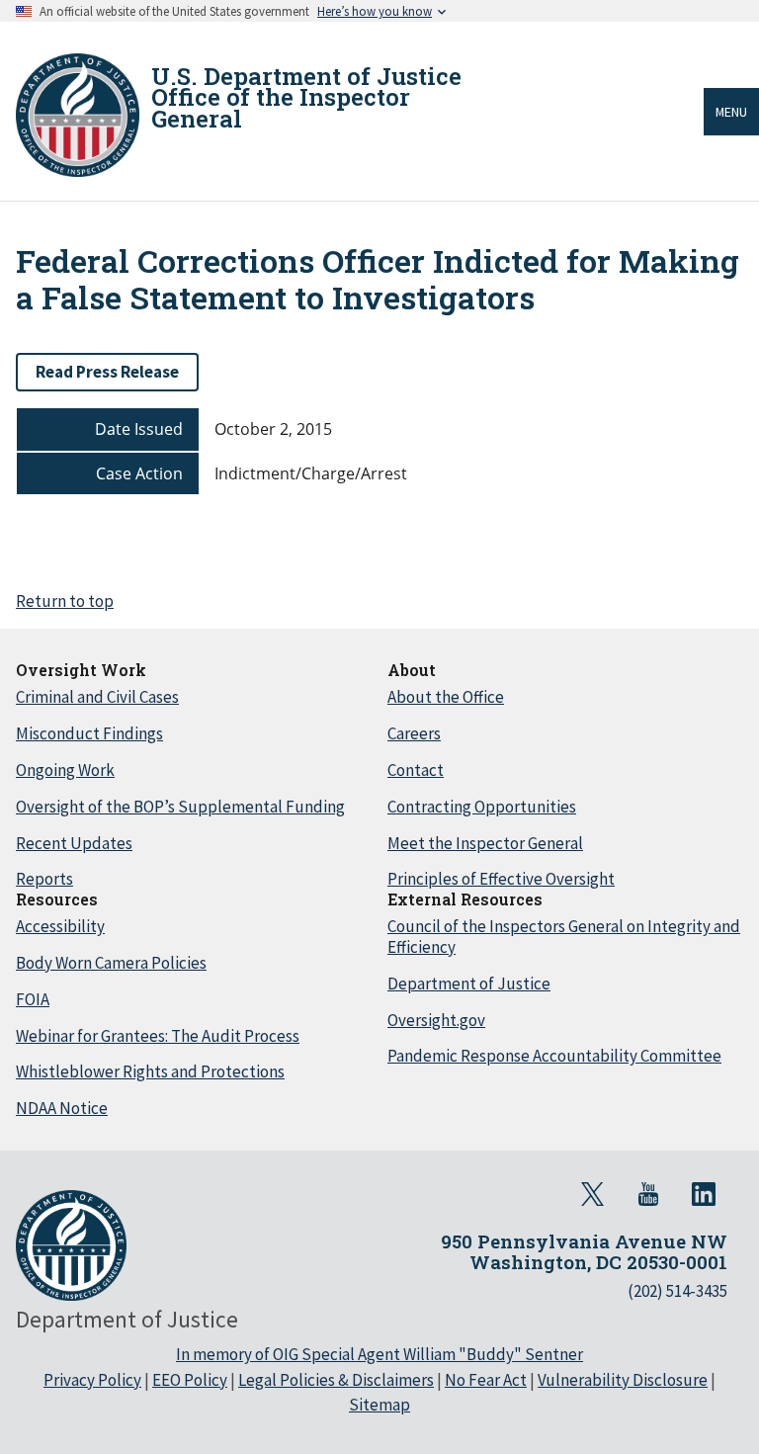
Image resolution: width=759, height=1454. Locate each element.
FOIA (32, 999)
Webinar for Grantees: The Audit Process (157, 1036)
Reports (44, 879)
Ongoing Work (65, 770)
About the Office (445, 697)
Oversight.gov (436, 1020)
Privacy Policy (92, 1380)
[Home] (77, 115)
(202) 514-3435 (677, 1291)
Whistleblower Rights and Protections (150, 1071)
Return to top (65, 601)
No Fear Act (486, 1380)
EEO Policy (189, 1380)
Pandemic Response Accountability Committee (554, 1056)
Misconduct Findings (89, 733)
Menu (731, 112)
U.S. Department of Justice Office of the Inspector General (306, 97)
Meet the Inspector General (485, 843)
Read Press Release (107, 372)
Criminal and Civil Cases (97, 697)
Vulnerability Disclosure (623, 1380)
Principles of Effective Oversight (501, 879)
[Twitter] (593, 1194)
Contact (415, 770)
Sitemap (379, 1404)
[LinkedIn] (703, 1194)
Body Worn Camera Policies (111, 963)
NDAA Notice (62, 1108)
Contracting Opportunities (481, 806)
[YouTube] (648, 1194)
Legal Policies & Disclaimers (336, 1380)
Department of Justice (468, 983)
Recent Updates (74, 843)
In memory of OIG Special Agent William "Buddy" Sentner (379, 1354)
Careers (414, 733)
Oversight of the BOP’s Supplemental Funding (180, 806)
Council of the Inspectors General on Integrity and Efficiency (563, 936)
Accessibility (60, 926)
